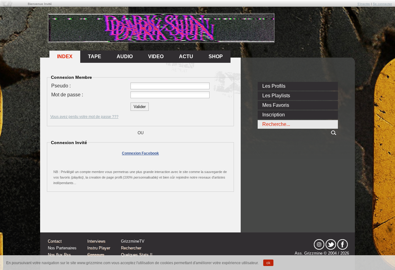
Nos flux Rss (59, 254)
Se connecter (382, 4)
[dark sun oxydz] (161, 40)
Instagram (319, 244)
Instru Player (98, 248)
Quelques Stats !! (136, 254)
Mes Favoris (275, 105)
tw (331, 244)
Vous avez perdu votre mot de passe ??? (84, 117)
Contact (55, 241)
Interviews (96, 241)
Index (65, 56)
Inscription (273, 114)
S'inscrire (363, 4)
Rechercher (131, 248)
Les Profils (273, 86)
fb (342, 244)
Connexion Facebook (140, 153)
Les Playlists (276, 95)
